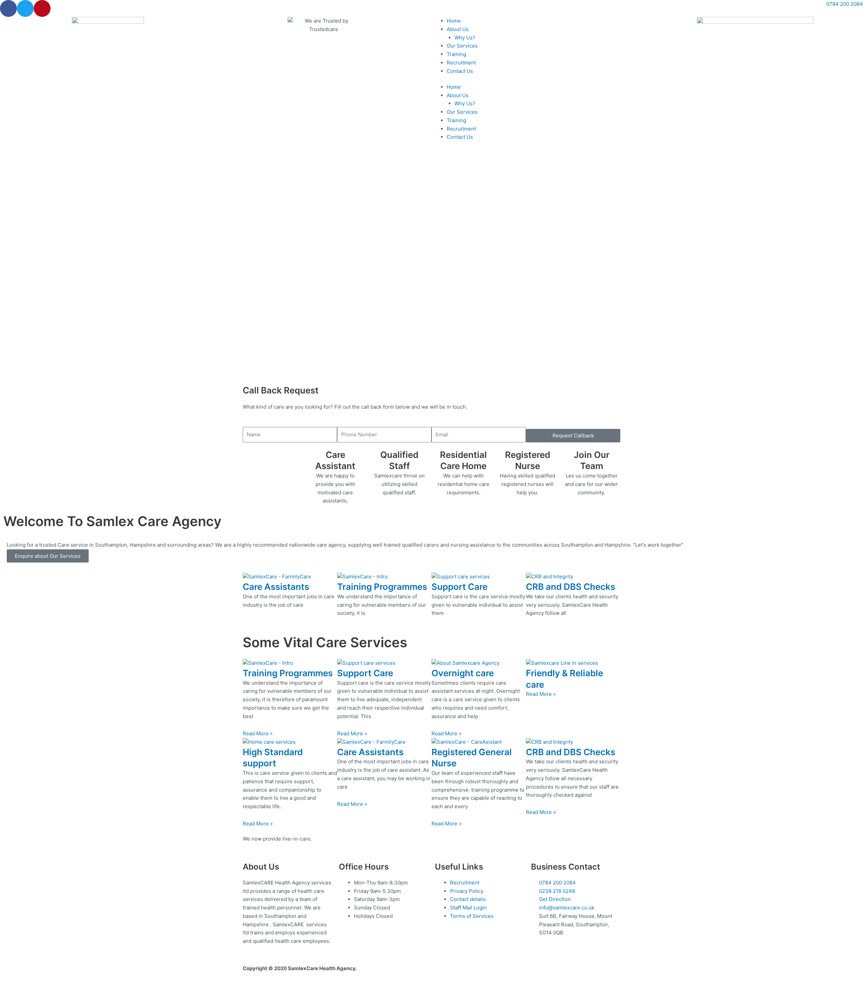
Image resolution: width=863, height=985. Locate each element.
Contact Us (460, 71)
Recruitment (461, 62)
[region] (431, 265)
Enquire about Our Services (48, 556)
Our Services (462, 46)
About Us (458, 29)
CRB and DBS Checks (570, 586)
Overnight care (463, 673)
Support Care (459, 586)
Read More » (258, 733)
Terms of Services (472, 916)
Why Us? (464, 37)
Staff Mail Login (468, 907)
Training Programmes (382, 586)
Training (456, 54)
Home (454, 21)
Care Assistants (276, 586)
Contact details (468, 899)
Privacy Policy (466, 891)
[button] (431, 357)
